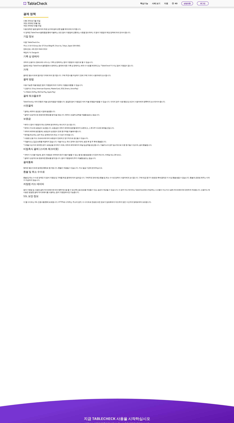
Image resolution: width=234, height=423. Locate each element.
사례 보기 (156, 3)
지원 (166, 3)
